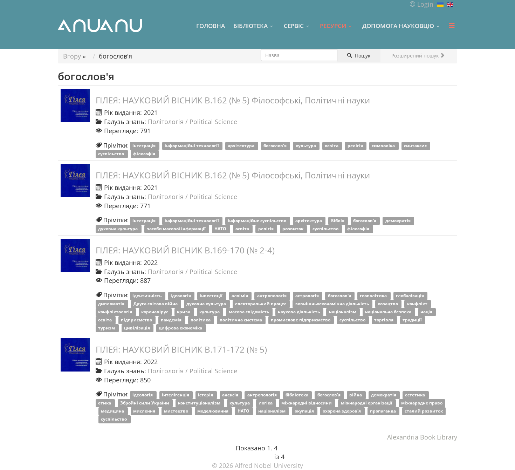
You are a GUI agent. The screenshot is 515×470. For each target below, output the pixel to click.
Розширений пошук (415, 55)
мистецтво (176, 411)
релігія (356, 146)
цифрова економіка (181, 328)
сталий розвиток (424, 411)
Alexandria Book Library (422, 437)
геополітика (374, 296)
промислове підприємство (301, 320)
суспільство (111, 154)
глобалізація (410, 296)
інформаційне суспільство (257, 221)
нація (426, 312)
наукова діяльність (299, 312)
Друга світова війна (156, 304)
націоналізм (343, 312)
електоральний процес (261, 304)
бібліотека (297, 395)
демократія (398, 221)
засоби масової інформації (177, 229)
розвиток (293, 229)
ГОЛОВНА (210, 25)
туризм (107, 328)
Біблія (338, 221)
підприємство (137, 320)
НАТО (220, 229)
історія (206, 395)
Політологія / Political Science (192, 121)
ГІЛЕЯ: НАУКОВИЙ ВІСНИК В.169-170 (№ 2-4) (185, 250)
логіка (266, 403)
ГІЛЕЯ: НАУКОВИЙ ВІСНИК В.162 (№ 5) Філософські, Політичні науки (233, 100)
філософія (144, 154)
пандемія (172, 320)
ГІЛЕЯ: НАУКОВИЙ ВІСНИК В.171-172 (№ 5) (181, 349)
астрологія (307, 296)
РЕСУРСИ (333, 25)
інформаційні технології (192, 146)
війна (356, 395)
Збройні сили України (145, 403)
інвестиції (212, 296)
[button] (421, 4)
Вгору (72, 56)
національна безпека (388, 312)
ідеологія (181, 296)
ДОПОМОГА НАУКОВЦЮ (398, 25)
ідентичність (147, 296)
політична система (241, 320)
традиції (413, 320)
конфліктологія (115, 312)
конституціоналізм (199, 403)
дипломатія (111, 304)
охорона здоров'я (342, 411)
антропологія (272, 296)
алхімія (240, 296)
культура (306, 146)
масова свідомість (249, 312)
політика (201, 320)
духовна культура (118, 229)
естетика (415, 395)
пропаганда (383, 411)
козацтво (388, 304)
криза (184, 312)
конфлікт (417, 304)
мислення (144, 411)
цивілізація (137, 328)
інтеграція (144, 146)
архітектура (241, 146)
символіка (384, 146)
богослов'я (275, 146)
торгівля (384, 320)
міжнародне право (421, 403)
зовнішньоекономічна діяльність (332, 304)
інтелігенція (176, 395)
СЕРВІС (294, 25)
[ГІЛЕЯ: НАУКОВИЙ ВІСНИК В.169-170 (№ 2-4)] (75, 255)
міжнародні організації (367, 403)
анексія (230, 395)
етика (105, 403)
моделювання (213, 411)
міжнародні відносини (307, 403)
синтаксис (416, 146)
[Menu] (451, 25)
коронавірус (155, 312)
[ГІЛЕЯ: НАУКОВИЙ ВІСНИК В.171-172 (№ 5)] (75, 355)
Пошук (361, 55)
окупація (305, 411)
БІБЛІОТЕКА (250, 25)
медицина (113, 411)
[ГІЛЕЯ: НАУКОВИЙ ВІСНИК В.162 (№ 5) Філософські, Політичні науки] (75, 105)
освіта (332, 146)
